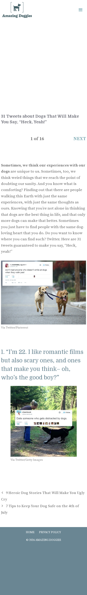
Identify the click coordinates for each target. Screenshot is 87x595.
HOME (30, 532)
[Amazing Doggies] (17, 10)
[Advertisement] (43, 66)
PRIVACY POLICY (50, 532)
